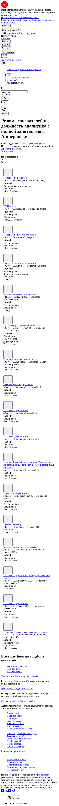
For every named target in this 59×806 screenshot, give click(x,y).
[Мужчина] (8, 172)
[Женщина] (8, 229)
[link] (6, 48)
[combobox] (14, 91)
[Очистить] (5, 98)
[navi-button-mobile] (4, 63)
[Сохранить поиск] (4, 109)
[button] (4, 55)
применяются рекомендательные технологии (25, 776)
